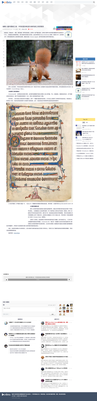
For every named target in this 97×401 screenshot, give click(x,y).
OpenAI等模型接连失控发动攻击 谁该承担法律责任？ (20, 341)
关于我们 (14, 395)
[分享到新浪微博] (4, 45)
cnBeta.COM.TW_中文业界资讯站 (6, 2)
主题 (47, 2)
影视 (18, 2)
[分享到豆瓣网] (4, 57)
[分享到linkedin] (4, 66)
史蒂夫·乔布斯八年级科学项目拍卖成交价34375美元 (56, 356)
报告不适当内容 (23, 395)
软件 (43, 2)
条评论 (31, 29)
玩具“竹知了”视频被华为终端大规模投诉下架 (18, 352)
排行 (51, 2)
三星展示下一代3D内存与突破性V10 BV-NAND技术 (20, 322)
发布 (53, 314)
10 (76, 158)
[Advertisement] (48, 14)
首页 (14, 2)
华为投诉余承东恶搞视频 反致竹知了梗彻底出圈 (19, 345)
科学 (39, 2)
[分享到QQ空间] (4, 48)
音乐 (22, 2)
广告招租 (18, 395)
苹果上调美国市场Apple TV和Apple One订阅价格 (56, 368)
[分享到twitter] (4, 63)
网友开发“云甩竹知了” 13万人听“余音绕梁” (18, 349)
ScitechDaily (17, 233)
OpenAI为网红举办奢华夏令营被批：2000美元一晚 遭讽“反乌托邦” (22, 339)
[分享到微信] (4, 54)
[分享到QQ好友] (4, 51)
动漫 (31, 2)
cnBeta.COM (24, 29)
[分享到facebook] (4, 60)
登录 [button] (4, 304)
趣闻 (35, 2)
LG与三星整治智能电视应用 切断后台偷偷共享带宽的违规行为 (22, 327)
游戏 (27, 2)
